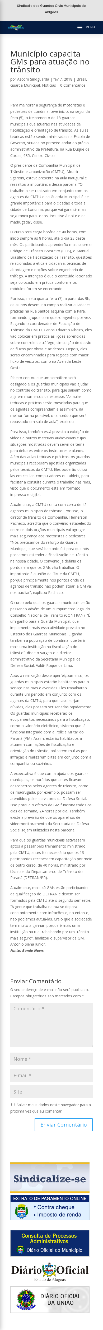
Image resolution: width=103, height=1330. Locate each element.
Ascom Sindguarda (33, 79)
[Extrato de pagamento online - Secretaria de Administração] (50, 1218)
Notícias (49, 85)
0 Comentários (73, 85)
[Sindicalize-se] (50, 1191)
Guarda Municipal (25, 85)
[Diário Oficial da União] (50, 1311)
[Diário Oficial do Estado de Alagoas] (50, 1283)
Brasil (81, 79)
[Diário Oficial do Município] (50, 1255)
